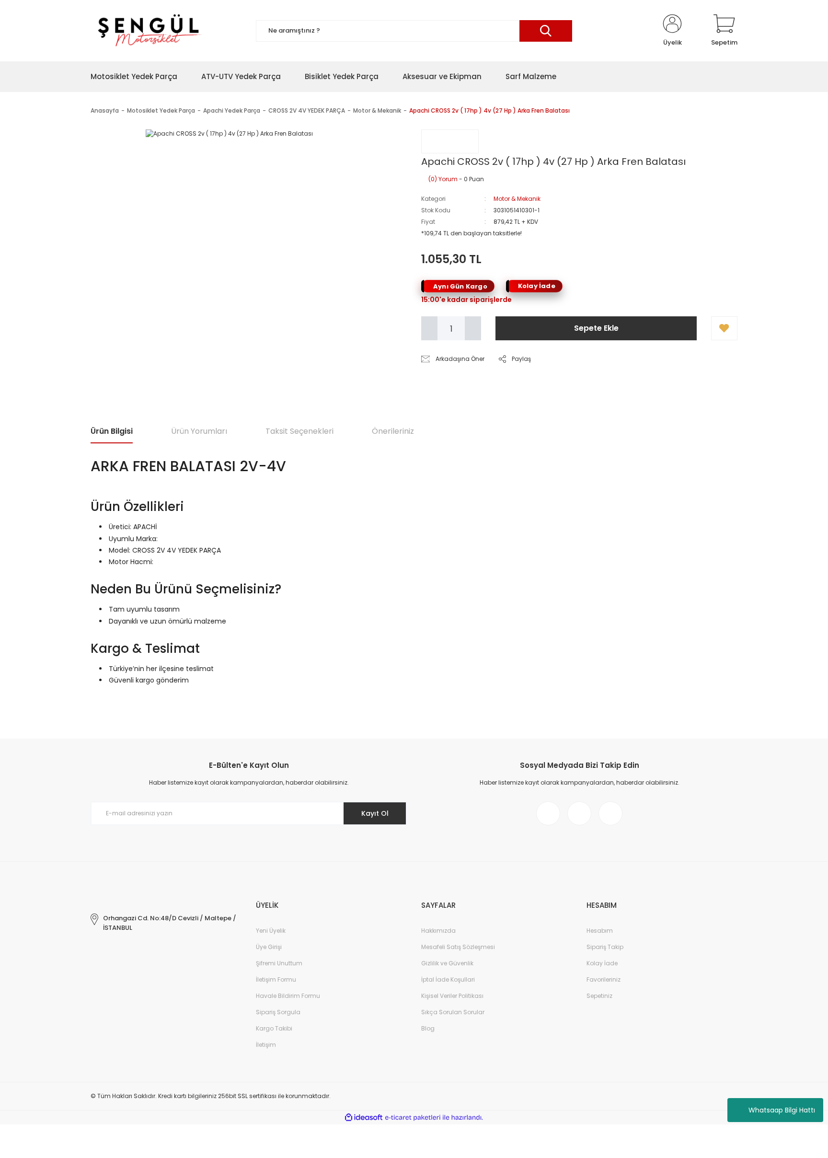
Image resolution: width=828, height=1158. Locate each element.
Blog (428, 1028)
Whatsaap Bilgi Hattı (781, 1110)
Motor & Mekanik (517, 199)
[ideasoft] (364, 1117)
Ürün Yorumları (199, 431)
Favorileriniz (603, 979)
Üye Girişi (269, 947)
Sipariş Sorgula (278, 1012)
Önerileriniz (393, 431)
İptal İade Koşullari (448, 979)
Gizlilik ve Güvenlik (447, 963)
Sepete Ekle (596, 328)
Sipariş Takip (604, 947)
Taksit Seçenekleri (299, 431)
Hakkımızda (438, 930)
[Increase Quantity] (473, 328)
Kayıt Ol (375, 813)
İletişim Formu (276, 979)
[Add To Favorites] (724, 328)
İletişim (266, 1045)
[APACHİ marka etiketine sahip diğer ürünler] (450, 141)
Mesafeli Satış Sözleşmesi (458, 947)
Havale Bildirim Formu (288, 996)
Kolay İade (602, 963)
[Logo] (148, 31)
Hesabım (599, 930)
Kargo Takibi (274, 1028)
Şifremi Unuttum (279, 963)
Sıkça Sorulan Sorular (452, 1012)
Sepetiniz (599, 996)
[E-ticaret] (413, 1117)
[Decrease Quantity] (429, 328)
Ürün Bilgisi (112, 431)
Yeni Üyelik (271, 930)
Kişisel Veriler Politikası (452, 996)
